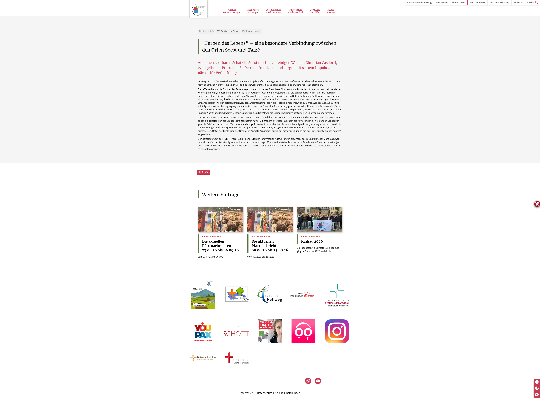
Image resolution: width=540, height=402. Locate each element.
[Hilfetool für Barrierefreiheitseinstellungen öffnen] (537, 204)
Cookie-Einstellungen (287, 393)
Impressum (246, 393)
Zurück (203, 172)
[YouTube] (318, 381)
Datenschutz (264, 393)
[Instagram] (308, 381)
